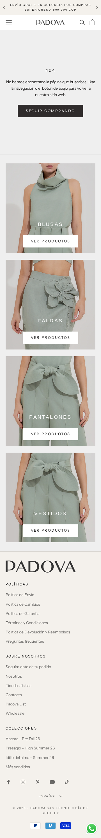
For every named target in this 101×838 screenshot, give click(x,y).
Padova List (16, 704)
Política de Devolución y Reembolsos (38, 632)
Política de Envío (20, 594)
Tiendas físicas (18, 685)
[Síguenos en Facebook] (8, 782)
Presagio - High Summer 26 (30, 748)
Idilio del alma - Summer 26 (30, 757)
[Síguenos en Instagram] (23, 782)
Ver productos (50, 241)
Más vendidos (18, 766)
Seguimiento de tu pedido (28, 666)
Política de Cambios (23, 604)
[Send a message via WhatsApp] (91, 828)
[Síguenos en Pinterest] (37, 782)
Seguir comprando (50, 110)
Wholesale (15, 713)
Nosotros (14, 676)
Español (48, 796)
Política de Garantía (22, 613)
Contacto (14, 694)
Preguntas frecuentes (25, 641)
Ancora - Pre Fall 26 (23, 738)
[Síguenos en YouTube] (52, 782)
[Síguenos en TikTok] (67, 782)
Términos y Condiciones (27, 622)
